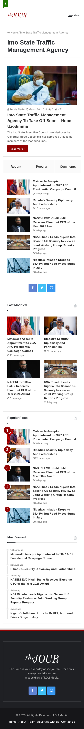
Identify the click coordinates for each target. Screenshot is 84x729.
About (22, 721)
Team (31, 721)
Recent (16, 166)
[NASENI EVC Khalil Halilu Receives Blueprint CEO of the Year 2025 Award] (18, 224)
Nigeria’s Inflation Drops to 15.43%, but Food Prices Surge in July (54, 263)
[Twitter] (42, 288)
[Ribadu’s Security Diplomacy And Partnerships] (18, 206)
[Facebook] (33, 288)
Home (14, 32)
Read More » (17, 148)
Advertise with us (48, 721)
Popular (42, 166)
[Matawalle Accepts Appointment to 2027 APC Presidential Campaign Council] (18, 187)
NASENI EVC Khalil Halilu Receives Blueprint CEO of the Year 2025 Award (54, 222)
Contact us (68, 721)
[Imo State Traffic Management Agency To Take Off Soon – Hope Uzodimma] (42, 85)
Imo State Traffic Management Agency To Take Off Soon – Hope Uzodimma (39, 121)
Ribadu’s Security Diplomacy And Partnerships (56, 342)
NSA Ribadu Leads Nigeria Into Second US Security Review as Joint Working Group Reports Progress (60, 390)
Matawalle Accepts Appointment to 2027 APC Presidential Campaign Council (54, 185)
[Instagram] (51, 288)
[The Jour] (17, 14)
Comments (68, 166)
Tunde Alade (16, 109)
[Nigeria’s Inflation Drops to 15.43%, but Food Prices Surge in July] (18, 265)
